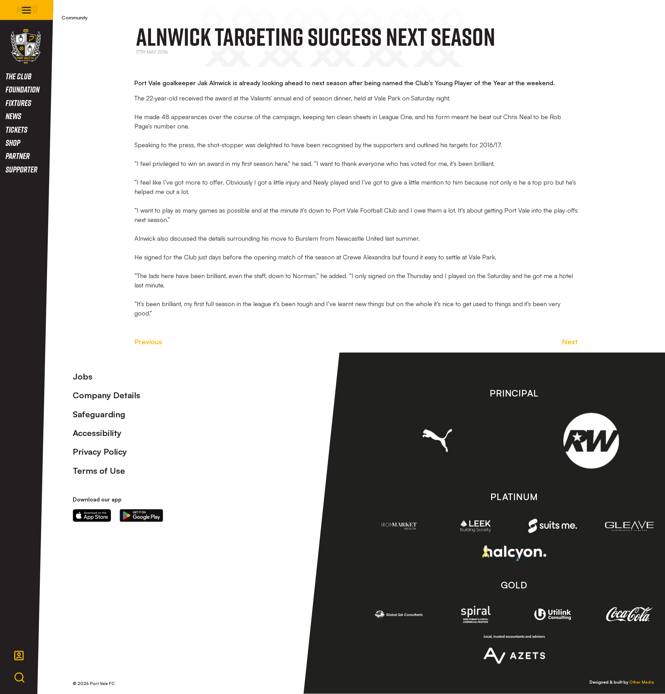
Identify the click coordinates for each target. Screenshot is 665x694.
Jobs (82, 376)
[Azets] (514, 649)
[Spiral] (475, 614)
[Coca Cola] (629, 614)
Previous (148, 341)
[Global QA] (399, 614)
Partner (18, 156)
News (13, 116)
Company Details (106, 395)
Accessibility (97, 433)
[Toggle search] (19, 678)
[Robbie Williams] (591, 441)
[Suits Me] (552, 526)
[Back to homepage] (25, 46)
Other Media (641, 682)
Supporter (21, 169)
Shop (13, 142)
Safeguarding (99, 414)
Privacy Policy (100, 451)
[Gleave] (629, 526)
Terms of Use (99, 470)
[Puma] (437, 440)
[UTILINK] (552, 614)
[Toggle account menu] (19, 655)
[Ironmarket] (399, 526)
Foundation (22, 89)
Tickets (16, 129)
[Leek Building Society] (475, 526)
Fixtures (18, 103)
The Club (19, 76)
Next (570, 341)
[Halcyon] (514, 553)
